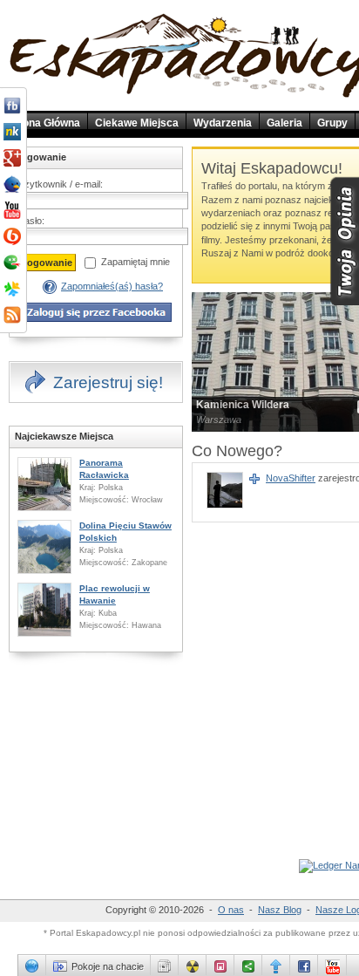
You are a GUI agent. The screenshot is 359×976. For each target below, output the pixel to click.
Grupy (332, 123)
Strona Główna (44, 123)
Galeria (284, 123)
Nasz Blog (279, 909)
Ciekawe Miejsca (137, 123)
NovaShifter (290, 478)
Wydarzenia (222, 123)
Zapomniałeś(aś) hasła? (112, 286)
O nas (231, 909)
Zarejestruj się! (108, 382)
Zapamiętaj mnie (135, 261)
